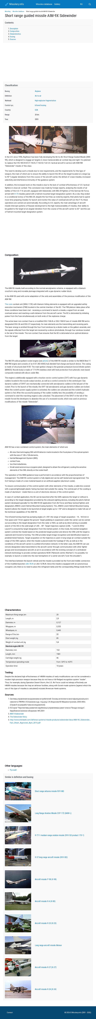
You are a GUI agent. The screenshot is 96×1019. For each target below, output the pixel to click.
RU (81, 4)
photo (45, 361)
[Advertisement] (48, 232)
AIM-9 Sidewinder (17, 714)
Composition (14, 31)
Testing (12, 37)
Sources (13, 39)
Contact (10, 1013)
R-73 (16, 194)
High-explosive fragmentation (45, 101)
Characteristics (15, 34)
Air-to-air (38, 96)
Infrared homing (40, 105)
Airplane (38, 91)
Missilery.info (16, 4)
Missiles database (44, 4)
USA (36, 110)
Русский (13, 770)
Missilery (7, 11)
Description (14, 29)
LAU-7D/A (30, 564)
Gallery (57, 4)
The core (8, 304)
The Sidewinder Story (18, 717)
